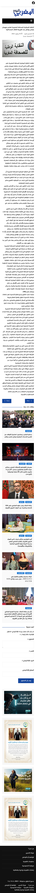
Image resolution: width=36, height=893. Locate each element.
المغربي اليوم (28, 34)
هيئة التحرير (30, 853)
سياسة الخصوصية (28, 866)
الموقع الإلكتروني (28, 670)
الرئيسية (29, 36)
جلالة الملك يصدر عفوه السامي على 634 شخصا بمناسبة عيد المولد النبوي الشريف (18, 506)
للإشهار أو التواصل (28, 857)
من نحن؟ (31, 849)
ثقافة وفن (20, 573)
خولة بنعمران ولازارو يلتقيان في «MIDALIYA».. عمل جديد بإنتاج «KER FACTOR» (19, 579)
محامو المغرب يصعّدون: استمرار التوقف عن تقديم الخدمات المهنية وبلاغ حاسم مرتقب (18, 435)
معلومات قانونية (28, 862)
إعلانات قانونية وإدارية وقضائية (23, 870)
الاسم (31, 651)
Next (7, 401)
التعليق (31, 639)
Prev (28, 401)
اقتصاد (29, 464)
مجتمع (21, 502)
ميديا (24, 36)
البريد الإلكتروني (28, 660)
